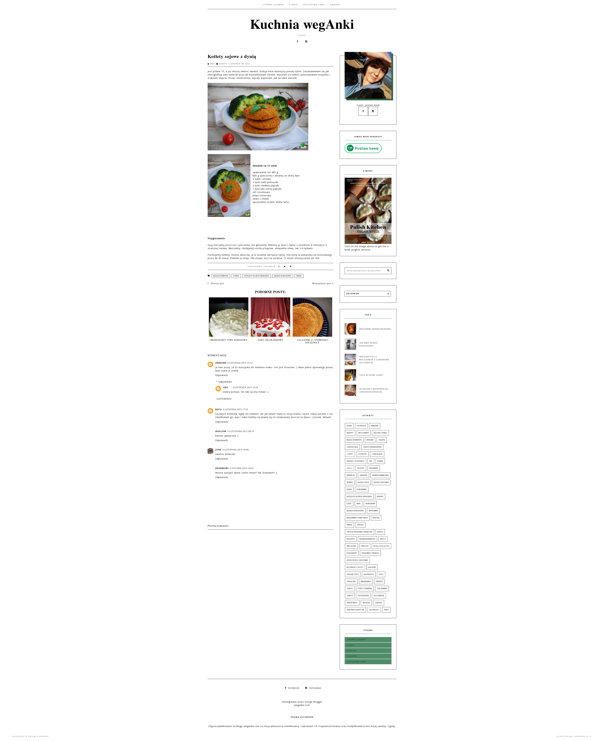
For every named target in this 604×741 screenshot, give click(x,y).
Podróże (352, 656)
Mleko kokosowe (282, 276)
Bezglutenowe (220, 276)
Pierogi (365, 546)
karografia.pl (583, 736)
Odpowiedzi (225, 381)
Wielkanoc (352, 603)
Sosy (381, 574)
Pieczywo (351, 546)
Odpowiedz (221, 375)
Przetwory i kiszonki (357, 560)
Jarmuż (363, 475)
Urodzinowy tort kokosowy (229, 339)
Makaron (370, 504)
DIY (370, 461)
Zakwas (378, 603)
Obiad (299, 276)
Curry (350, 454)
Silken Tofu (353, 574)
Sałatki (372, 567)
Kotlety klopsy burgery (256, 276)
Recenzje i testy (355, 567)
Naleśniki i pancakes (357, 518)
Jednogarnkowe (380, 475)
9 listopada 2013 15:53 (245, 387)
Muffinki (373, 511)
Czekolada (377, 454)
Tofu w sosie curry (371, 375)
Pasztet (351, 539)
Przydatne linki (314, 5)
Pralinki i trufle (370, 553)
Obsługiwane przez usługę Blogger (302, 701)
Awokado (361, 426)
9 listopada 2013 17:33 (235, 409)
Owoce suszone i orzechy (359, 532)
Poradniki (352, 553)
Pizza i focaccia (381, 546)
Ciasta (381, 440)
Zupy (386, 610)
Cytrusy (362, 454)
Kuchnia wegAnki (302, 23)
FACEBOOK (293, 688)
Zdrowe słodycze (355, 610)
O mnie (293, 5)
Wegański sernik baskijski (375, 329)
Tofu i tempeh (365, 589)
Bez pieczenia (380, 433)
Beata (218, 409)
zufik (218, 449)
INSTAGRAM (315, 688)
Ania (225, 387)
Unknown (220, 363)
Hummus (373, 468)
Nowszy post (217, 283)
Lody (349, 504)
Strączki (351, 581)
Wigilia (366, 603)
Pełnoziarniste (367, 539)
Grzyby (360, 468)
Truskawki (363, 596)
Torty (350, 596)
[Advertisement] (265, 539)
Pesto (383, 539)
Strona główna (273, 5)
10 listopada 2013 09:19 (240, 431)
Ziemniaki (374, 610)
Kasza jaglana (381, 482)
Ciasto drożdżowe (372, 447)
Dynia (236, 276)
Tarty (350, 589)
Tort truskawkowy (270, 339)
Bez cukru (363, 433)
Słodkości (369, 574)
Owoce (360, 525)
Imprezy (351, 475)
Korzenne (362, 489)
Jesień (350, 482)
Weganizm (379, 596)
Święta (379, 581)
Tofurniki (382, 589)
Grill (349, 468)
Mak (358, 504)
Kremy (380, 497)
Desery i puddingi (355, 461)
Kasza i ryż (363, 482)
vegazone (220, 431)
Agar (349, 426)
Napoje (376, 518)
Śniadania (366, 581)
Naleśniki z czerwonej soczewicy (312, 341)
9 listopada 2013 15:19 (240, 363)
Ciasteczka (352, 447)
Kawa (349, 489)
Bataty (350, 433)
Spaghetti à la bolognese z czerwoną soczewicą (374, 359)
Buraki (370, 440)
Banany (374, 426)
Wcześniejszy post (321, 283)
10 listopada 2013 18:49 (235, 449)
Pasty (380, 532)
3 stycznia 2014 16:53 (242, 468)
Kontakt (335, 5)
